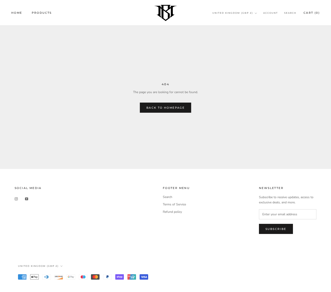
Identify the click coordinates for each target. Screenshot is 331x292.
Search (290, 12)
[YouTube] (26, 198)
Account (270, 12)
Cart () (312, 12)
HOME (16, 12)
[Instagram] (16, 198)
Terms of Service (174, 204)
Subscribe (275, 229)
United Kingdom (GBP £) (232, 12)
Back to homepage (165, 107)
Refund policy (172, 212)
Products (42, 12)
